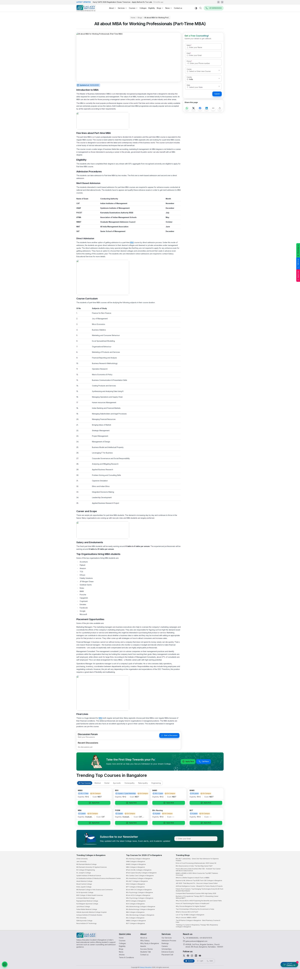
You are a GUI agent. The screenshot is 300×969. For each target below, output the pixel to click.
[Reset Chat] (294, 910)
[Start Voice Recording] (255, 964)
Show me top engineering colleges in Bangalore (271, 953)
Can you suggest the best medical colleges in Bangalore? (274, 944)
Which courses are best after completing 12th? (270, 949)
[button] (294, 904)
